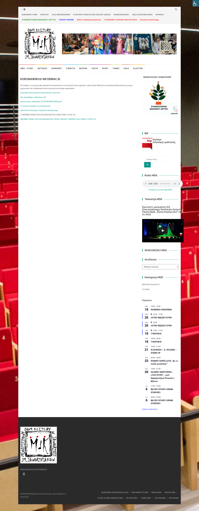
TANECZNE (146, 498)
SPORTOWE (131, 498)
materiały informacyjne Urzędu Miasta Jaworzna (40, 92)
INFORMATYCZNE (140, 492)
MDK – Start (26, 68)
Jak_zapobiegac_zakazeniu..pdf (33, 97)
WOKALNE (174, 498)
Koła (126, 68)
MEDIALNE (156, 492)
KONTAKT (44, 14)
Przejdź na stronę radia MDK (160, 189)
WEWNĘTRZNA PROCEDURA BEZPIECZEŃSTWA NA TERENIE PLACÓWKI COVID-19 (58, 119)
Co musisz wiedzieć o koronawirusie (35, 106)
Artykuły (42, 68)
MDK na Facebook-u (151, 284)
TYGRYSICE (156, 333)
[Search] (147, 164)
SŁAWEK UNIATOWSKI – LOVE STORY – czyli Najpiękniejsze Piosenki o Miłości (162, 377)
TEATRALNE (159, 498)
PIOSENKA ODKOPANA (161, 309)
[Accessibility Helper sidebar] (196, 3)
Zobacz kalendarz (149, 409)
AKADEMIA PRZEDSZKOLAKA (114, 492)
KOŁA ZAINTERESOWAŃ (142, 14)
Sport (105, 68)
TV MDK (146, 289)
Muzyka (83, 68)
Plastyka (138, 68)
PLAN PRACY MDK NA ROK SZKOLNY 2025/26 (91, 14)
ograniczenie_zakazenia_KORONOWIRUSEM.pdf (41, 101)
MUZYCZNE (170, 492)
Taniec (116, 68)
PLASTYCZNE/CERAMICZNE (110, 498)
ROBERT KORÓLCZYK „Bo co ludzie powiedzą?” (164, 362)
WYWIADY (160, 14)
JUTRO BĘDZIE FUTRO (161, 317)
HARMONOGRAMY (121, 14)
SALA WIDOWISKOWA (61, 14)
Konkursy (56, 68)
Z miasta (70, 68)
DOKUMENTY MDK (29, 14)
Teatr (94, 68)
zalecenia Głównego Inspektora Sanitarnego (39, 110)
